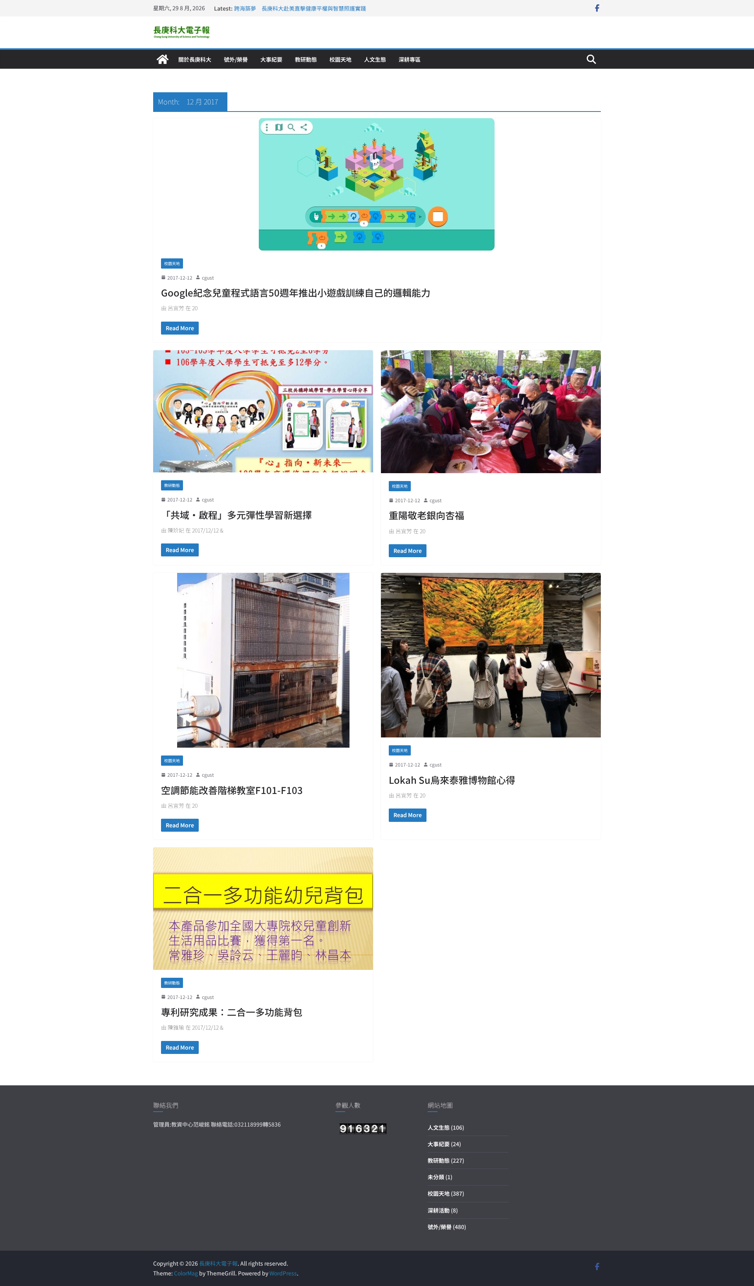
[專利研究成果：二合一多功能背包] (263, 908)
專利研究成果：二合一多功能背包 (231, 1012)
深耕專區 (410, 59)
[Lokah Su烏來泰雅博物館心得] (491, 655)
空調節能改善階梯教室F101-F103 (232, 790)
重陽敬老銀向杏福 (426, 515)
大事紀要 (271, 59)
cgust (208, 277)
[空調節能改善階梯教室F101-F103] (263, 660)
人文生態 (375, 59)
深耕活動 (439, 1210)
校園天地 (340, 59)
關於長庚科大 (194, 59)
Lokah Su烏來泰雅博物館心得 (452, 780)
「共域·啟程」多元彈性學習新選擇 (236, 514)
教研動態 (306, 59)
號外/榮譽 (236, 59)
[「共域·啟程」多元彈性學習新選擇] (263, 411)
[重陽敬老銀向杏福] (491, 411)
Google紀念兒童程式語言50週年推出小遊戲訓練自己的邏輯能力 (295, 292)
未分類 (436, 1177)
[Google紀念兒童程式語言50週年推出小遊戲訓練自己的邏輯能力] (377, 184)
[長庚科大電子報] (162, 59)
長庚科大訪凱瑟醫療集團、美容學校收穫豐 (286, 8)
